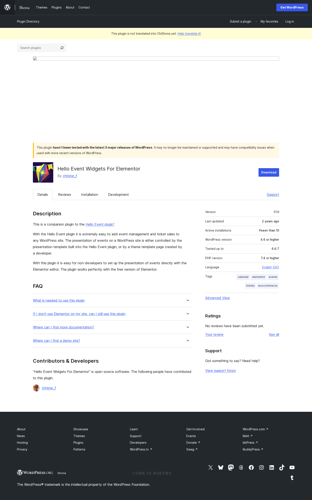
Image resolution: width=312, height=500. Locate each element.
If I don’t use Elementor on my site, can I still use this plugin (79, 314)
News (21, 436)
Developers (138, 442)
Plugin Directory (28, 21)
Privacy (22, 449)
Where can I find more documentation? (63, 327)
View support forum (220, 370)
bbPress (250, 442)
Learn (134, 429)
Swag (192, 449)
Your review (214, 334)
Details (42, 194)
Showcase (80, 429)
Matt (248, 436)
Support (273, 194)
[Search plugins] (62, 48)
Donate (193, 442)
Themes (79, 436)
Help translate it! (189, 33)
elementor (258, 276)
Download (268, 172)
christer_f (70, 176)
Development (118, 194)
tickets (250, 285)
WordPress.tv (141, 449)
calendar (243, 276)
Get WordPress (292, 7)
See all (274, 334)
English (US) (270, 267)
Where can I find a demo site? (56, 341)
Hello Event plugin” (100, 224)
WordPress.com (255, 429)
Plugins (78, 442)
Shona (62, 473)
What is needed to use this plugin (59, 300)
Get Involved (195, 429)
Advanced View (217, 298)
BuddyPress (253, 449)
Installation (89, 194)
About (21, 429)
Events (191, 436)
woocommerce (267, 285)
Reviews (64, 194)
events (273, 276)
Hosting (22, 442)
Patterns (79, 449)
